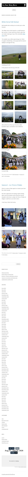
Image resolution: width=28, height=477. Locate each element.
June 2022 (4, 288)
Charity (3, 422)
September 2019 (5, 308)
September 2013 (5, 410)
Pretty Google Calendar (22, 466)
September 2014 (5, 393)
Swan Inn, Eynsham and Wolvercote (9, 278)
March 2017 (4, 346)
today (17, 448)
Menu (14, 9)
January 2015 (4, 386)
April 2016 (4, 363)
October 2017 (4, 334)
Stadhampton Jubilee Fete (7, 279)
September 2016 (5, 355)
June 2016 (4, 360)
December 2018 (5, 319)
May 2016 (4, 362)
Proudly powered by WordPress (8, 474)
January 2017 (4, 350)
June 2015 (4, 379)
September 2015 (5, 374)
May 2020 (4, 303)
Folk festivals (15, 174)
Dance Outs (15, 253)
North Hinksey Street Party (7, 274)
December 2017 (5, 333)
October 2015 (4, 372)
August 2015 (4, 375)
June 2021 (4, 302)
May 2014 (4, 400)
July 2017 (3, 339)
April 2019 (4, 317)
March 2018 (4, 329)
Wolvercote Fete (5, 272)
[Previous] (10, 448)
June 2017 (4, 341)
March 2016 (4, 365)
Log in (3, 437)
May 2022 (4, 290)
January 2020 (4, 305)
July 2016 (3, 358)
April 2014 (4, 401)
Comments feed (5, 441)
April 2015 (4, 382)
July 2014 (3, 396)
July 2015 (3, 377)
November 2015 (5, 370)
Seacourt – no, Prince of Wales (12, 185)
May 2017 (4, 343)
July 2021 (3, 300)
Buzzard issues (5, 420)
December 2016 (5, 351)
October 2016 (4, 353)
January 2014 (4, 405)
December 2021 (5, 295)
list (16, 452)
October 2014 (4, 391)
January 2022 (4, 293)
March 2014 (4, 403)
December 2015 (5, 369)
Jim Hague (7, 176)
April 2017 (4, 345)
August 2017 (4, 338)
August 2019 (4, 310)
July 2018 (3, 322)
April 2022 (4, 291)
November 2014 (5, 389)
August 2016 (4, 357)
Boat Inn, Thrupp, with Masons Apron (10, 276)
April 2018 (4, 327)
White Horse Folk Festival (10, 22)
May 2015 (4, 381)
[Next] (13, 448)
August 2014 (4, 394)
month (12, 452)
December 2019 (5, 307)
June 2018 (4, 324)
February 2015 (5, 384)
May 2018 (4, 326)
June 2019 (4, 314)
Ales (3, 418)
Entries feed (4, 439)
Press (3, 427)
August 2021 (4, 298)
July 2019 (3, 312)
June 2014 (4, 398)
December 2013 (5, 406)
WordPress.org (5, 442)
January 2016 (4, 367)
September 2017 (5, 336)
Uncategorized (5, 429)
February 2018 (5, 331)
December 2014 (5, 388)
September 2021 (5, 296)
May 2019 (4, 315)
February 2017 (5, 348)
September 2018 (5, 321)
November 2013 (5, 408)
